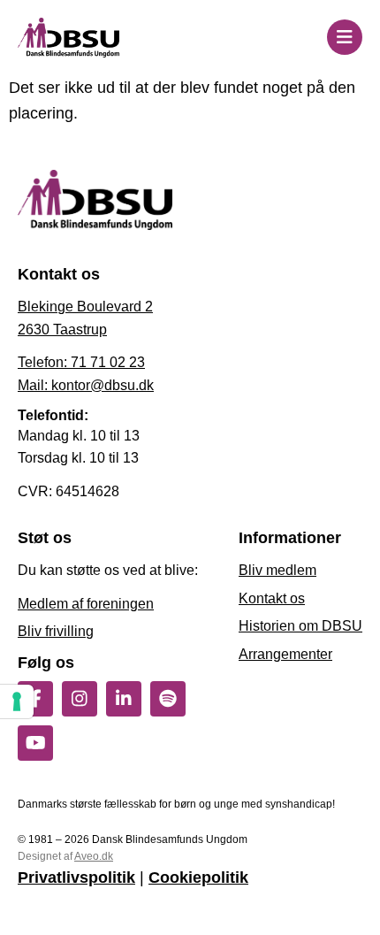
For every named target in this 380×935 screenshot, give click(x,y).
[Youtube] (35, 743)
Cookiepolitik (198, 877)
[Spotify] (168, 699)
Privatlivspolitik (76, 877)
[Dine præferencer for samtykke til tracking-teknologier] (17, 701)
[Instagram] (79, 699)
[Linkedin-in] (123, 699)
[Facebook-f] (35, 699)
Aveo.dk (93, 856)
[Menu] (344, 37)
